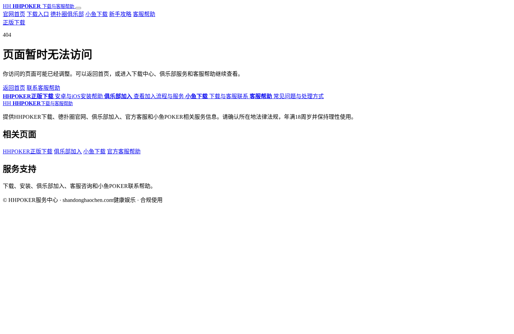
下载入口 (38, 14)
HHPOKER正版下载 (27, 151)
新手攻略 (120, 14)
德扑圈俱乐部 (67, 14)
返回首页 (14, 88)
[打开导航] (78, 8)
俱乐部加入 (68, 151)
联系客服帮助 (43, 88)
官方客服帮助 (124, 151)
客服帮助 (144, 14)
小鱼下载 (96, 14)
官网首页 (14, 14)
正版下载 (14, 23)
